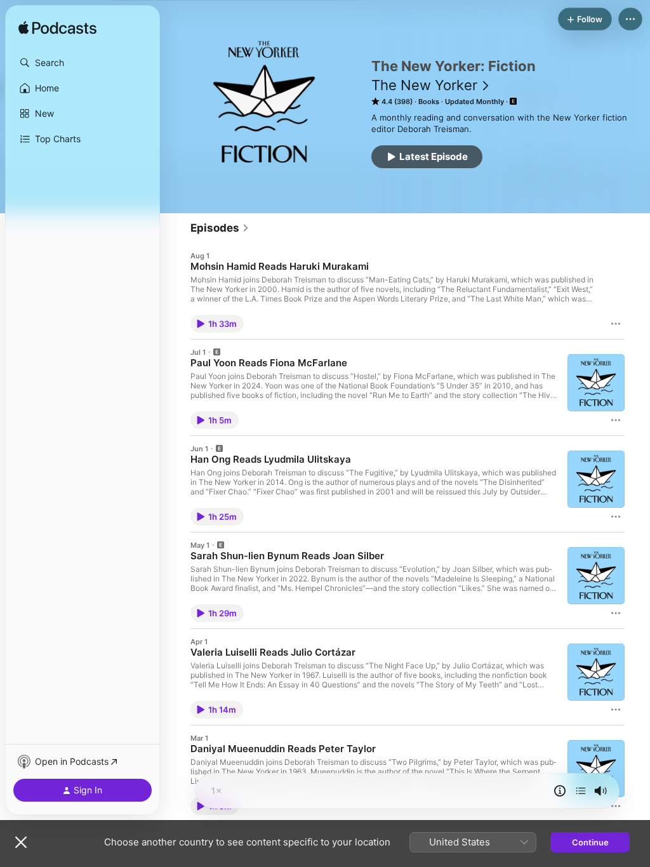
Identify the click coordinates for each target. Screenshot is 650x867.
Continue (590, 842)
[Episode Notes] (559, 791)
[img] (57, 28)
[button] (82, 63)
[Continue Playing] (580, 791)
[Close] (21, 842)
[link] (219, 228)
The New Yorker (424, 85)
